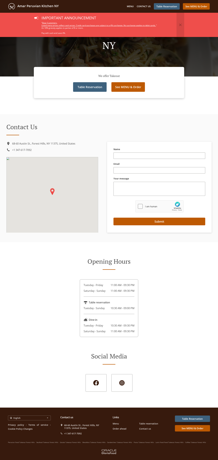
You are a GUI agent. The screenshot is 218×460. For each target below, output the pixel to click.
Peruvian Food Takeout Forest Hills (21, 442)
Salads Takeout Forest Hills (70, 442)
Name (116, 149)
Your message (121, 178)
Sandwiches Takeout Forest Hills (119, 442)
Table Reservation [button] (166, 6)
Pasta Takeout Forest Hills (144, 442)
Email (116, 164)
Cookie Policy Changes (20, 428)
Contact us (144, 6)
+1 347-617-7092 (22, 150)
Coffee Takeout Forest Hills (195, 442)
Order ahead (119, 428)
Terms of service (38, 424)
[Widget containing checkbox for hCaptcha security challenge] (159, 206)
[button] (180, 25)
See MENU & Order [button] (196, 6)
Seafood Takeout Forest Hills (47, 442)
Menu (130, 6)
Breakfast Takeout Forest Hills (94, 442)
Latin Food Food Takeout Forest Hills (170, 442)
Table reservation (148, 423)
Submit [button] (159, 221)
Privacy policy (16, 424)
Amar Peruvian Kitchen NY (38, 6)
